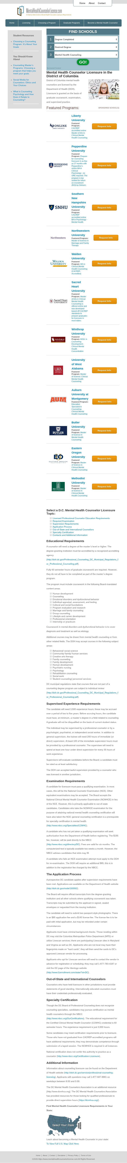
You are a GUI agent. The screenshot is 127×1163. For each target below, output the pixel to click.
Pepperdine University (79, 148)
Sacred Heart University (78, 286)
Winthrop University (78, 331)
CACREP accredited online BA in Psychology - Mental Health (79, 218)
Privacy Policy (73, 1155)
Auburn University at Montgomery (80, 394)
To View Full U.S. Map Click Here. (62, 1143)
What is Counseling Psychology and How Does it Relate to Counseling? (23, 95)
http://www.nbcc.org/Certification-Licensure (78, 1056)
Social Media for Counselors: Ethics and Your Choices (24, 82)
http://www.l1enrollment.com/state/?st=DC (67, 972)
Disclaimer (62, 1155)
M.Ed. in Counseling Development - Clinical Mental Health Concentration (79, 345)
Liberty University (78, 118)
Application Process (62, 527)
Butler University (78, 424)
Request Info (104, 126)
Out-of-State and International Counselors (73, 529)
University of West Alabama (78, 364)
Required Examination (63, 521)
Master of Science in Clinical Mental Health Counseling (79, 466)
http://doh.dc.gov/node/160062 (62, 888)
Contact (101, 3)
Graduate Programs (71, 23)
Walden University (78, 256)
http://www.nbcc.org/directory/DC (63, 844)
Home (82, 3)
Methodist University (78, 480)
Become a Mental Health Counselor (103, 23)
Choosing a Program (47, 23)
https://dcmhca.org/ (88, 1100)
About (91, 3)
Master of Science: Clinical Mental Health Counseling (80, 377)
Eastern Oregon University (78, 452)
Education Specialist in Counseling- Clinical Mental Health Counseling (79, 409)
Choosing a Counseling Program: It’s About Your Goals (25, 44)
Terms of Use (86, 1155)
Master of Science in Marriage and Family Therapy (80, 243)
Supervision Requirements (66, 524)
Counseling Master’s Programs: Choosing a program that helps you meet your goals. (24, 69)
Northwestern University (81, 233)
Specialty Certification (63, 532)
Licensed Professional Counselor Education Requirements (81, 518)
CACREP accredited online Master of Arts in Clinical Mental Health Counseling (79, 133)
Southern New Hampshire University (79, 200)
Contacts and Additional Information (70, 535)
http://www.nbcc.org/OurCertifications (65, 1018)
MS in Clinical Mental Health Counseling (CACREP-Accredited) (79, 269)
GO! (83, 62)
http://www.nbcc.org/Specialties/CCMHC (66, 825)
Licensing (26, 23)
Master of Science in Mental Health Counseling (79, 436)
